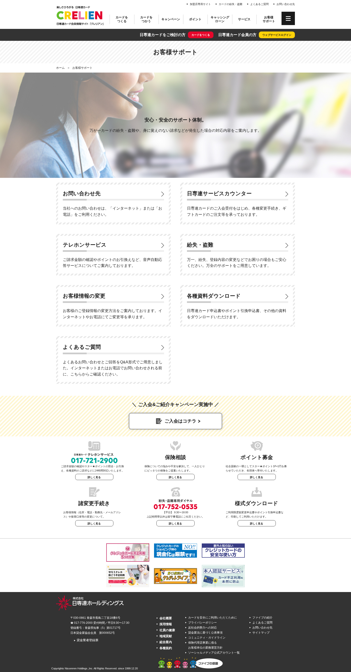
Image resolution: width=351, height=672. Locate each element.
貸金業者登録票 (86, 640)
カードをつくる (122, 19)
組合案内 (166, 642)
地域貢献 (166, 636)
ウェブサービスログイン (276, 34)
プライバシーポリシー (202, 622)
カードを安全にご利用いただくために (212, 617)
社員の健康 (167, 630)
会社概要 (166, 618)
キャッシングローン (220, 19)
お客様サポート (269, 19)
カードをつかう (146, 19)
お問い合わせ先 (286, 4)
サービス (244, 19)
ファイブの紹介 (262, 617)
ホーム (60, 67)
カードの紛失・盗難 (230, 4)
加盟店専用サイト (200, 4)
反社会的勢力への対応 (202, 627)
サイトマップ (261, 632)
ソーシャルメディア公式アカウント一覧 (214, 652)
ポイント (195, 19)
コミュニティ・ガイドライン (206, 637)
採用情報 (166, 624)
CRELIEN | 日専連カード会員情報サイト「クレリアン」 (80, 15)
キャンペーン (170, 19)
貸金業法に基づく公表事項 (205, 632)
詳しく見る (94, 477)
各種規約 (166, 648)
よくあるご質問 (259, 4)
